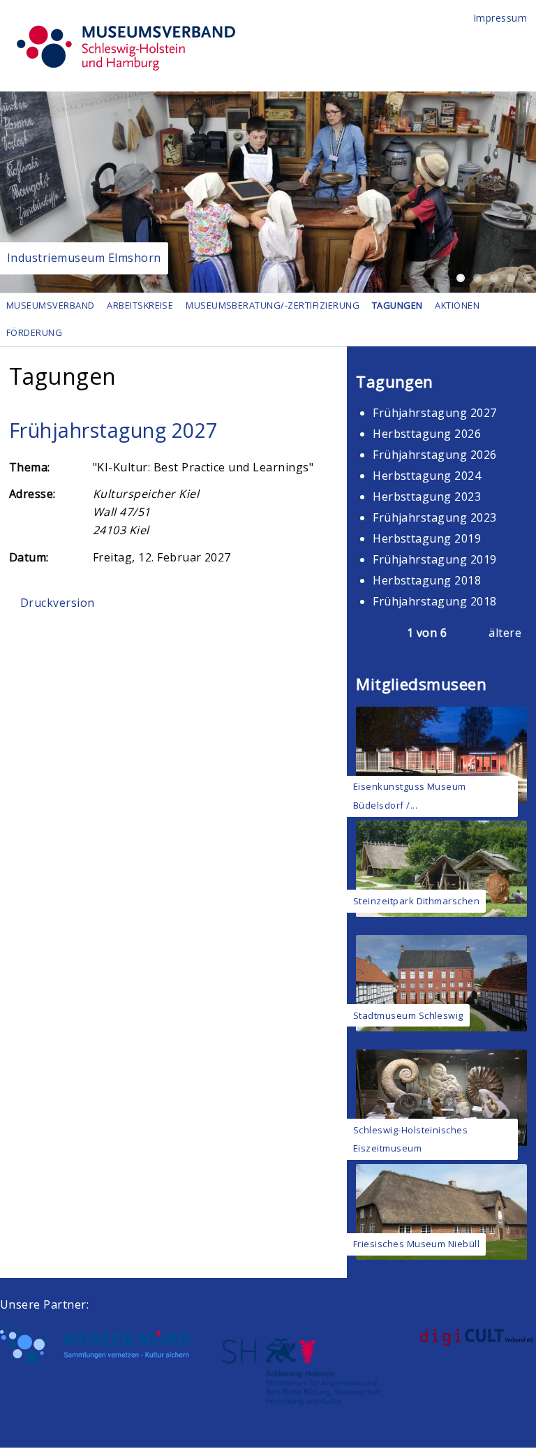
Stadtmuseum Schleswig (408, 1015)
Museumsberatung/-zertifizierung (272, 305)
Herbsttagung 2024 (427, 475)
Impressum (500, 17)
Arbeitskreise (140, 305)
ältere (505, 632)
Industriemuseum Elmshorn (84, 257)
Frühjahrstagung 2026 (435, 454)
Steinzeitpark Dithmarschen (416, 901)
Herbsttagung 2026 (427, 433)
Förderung (34, 332)
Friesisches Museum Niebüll (416, 1243)
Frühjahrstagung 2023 (435, 517)
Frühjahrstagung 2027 (113, 429)
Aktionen (457, 305)
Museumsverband (50, 305)
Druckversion (57, 602)
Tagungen (397, 305)
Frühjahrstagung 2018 (435, 601)
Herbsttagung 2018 (427, 580)
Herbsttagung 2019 (427, 538)
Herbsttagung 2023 (427, 496)
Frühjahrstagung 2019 (435, 559)
